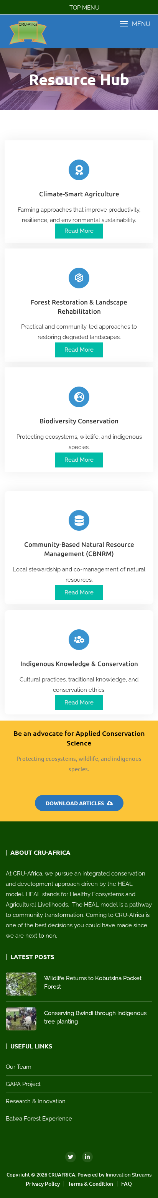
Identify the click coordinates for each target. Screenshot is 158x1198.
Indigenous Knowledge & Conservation (79, 664)
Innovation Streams (128, 1175)
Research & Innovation (36, 1101)
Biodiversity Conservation (79, 421)
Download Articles (75, 803)
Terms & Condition (90, 1183)
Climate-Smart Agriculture (79, 194)
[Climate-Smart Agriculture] (79, 170)
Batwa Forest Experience (39, 1118)
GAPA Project (23, 1084)
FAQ (126, 1183)
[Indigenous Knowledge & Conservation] (79, 639)
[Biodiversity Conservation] (79, 397)
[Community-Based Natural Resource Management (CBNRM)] (79, 520)
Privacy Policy (43, 1183)
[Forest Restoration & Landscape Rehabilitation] (79, 278)
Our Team (18, 1066)
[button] (135, 24)
